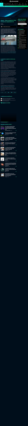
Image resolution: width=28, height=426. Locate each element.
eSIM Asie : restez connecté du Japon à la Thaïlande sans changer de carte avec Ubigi (10, 153)
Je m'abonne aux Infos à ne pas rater (6, 26)
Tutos (15, 4)
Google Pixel (8, 6)
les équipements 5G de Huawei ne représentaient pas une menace (7, 86)
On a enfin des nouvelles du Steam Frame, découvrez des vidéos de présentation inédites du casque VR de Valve (10, 128)
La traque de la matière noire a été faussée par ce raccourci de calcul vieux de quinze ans (10, 169)
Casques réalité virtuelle (7, 130)
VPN (16, 4)
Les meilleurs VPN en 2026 (22, 48)
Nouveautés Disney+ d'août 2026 (22, 40)
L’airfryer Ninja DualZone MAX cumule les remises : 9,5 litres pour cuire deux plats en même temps (10, 138)
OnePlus (18, 6)
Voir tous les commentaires (4, 122)
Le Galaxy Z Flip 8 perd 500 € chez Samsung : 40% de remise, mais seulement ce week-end (10, 148)
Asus (6, 6)
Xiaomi (23, 6)
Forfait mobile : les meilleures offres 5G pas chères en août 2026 (22, 44)
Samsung (20, 6)
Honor (10, 6)
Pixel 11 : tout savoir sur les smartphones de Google (22, 32)
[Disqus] (8, 112)
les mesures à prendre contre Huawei (5, 71)
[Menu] (1, 1)
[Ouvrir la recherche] (26, 1)
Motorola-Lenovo (15, 6)
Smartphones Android (7, 18)
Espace (10, 4)
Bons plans (12, 4)
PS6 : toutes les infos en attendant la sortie (22, 38)
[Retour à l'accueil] (14, 1)
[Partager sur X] (2, 92)
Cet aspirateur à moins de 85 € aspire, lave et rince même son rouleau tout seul (10, 158)
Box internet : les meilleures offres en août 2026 (22, 43)
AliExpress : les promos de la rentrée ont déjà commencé (22, 31)
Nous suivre (15, 92)
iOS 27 (19, 36)
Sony (21, 6)
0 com (14, 24)
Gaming (6, 4)
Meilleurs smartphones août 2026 (22, 47)
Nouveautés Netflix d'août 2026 (22, 39)
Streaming (25, 4)
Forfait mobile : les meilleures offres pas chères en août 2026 (22, 46)
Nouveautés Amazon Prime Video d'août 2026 (22, 41)
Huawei (12, 6)
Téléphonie (1, 4)
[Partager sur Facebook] (5, 92)
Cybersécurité (20, 4)
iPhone (5, 134)
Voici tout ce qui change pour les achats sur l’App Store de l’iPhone (10, 133)
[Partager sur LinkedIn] (8, 92)
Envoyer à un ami (11, 92)
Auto (8, 4)
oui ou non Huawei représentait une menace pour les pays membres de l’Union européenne (8, 52)
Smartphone (6, 150)
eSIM (23, 5)
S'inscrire (22, 25)
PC (5, 144)
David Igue (2, 23)
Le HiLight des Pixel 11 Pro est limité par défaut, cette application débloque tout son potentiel (10, 164)
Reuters (4, 62)
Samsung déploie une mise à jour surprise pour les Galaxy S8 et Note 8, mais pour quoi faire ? (10, 174)
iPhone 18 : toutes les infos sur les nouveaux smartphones (22, 35)
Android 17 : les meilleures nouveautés (21, 34)
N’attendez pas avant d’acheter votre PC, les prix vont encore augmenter (10, 143)
